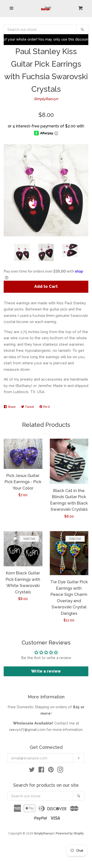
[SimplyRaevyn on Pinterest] (51, 771)
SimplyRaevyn (46, 99)
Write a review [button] (46, 671)
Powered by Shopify (70, 833)
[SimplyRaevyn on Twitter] (32, 771)
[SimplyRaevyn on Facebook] (41, 771)
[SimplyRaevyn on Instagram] (60, 771)
